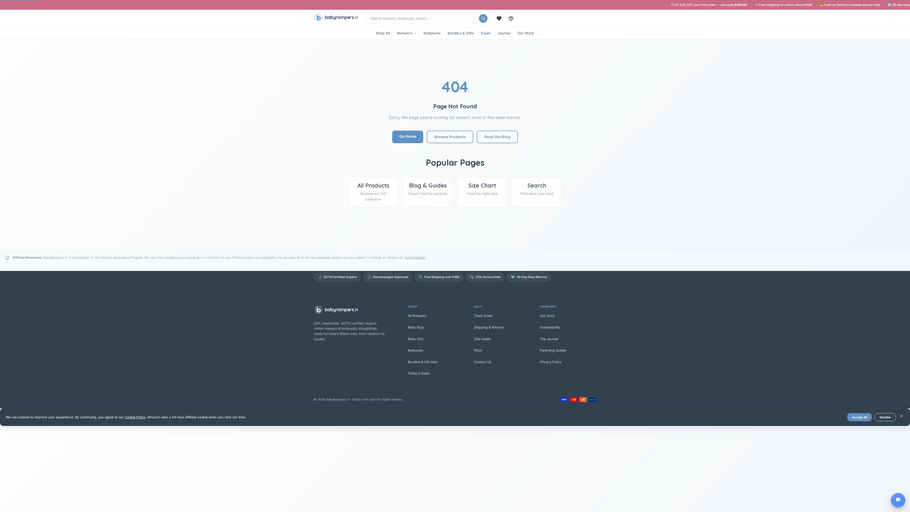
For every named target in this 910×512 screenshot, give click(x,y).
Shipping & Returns (489, 327)
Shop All (383, 33)
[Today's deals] (499, 18)
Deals (486, 33)
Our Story (526, 33)
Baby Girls (415, 339)
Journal (504, 33)
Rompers (404, 33)
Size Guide (482, 339)
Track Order (483, 316)
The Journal (549, 339)
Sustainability (550, 327)
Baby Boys (416, 327)
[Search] (483, 18)
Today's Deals (418, 373)
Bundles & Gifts (461, 33)
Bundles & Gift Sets (422, 362)
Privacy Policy (551, 362)
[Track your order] (511, 18)
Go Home (407, 136)
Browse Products (450, 136)
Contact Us (482, 362)
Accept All (859, 417)
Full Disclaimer (415, 257)
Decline (885, 417)
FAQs (478, 350)
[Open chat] (898, 500)
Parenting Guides (553, 350)
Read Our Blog (497, 136)
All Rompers (417, 316)
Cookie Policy (135, 417)
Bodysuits (432, 33)
